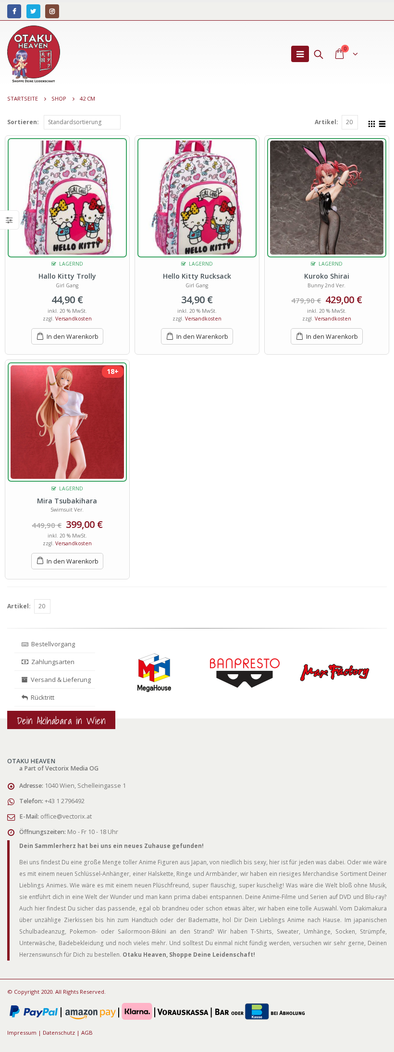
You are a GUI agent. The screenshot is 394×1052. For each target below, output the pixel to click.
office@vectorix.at (66, 816)
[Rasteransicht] (372, 122)
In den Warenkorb (72, 337)
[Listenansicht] (382, 122)
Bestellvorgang (51, 644)
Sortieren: (23, 122)
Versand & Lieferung (59, 679)
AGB (87, 1032)
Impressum (22, 1032)
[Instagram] (52, 11)
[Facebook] (14, 11)
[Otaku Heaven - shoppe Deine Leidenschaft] (33, 54)
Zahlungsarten (52, 661)
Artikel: (326, 122)
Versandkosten (73, 318)
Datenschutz (59, 1032)
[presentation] (112, 682)
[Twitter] (33, 11)
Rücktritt (41, 697)
